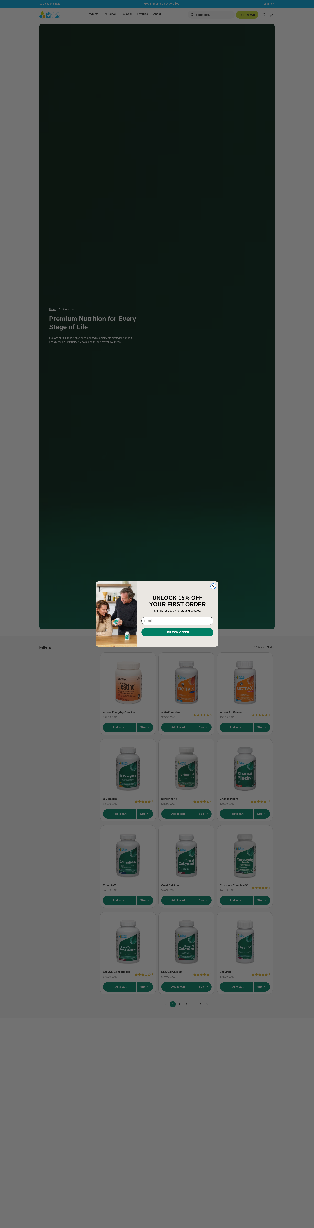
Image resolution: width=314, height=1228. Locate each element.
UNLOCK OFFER (177, 632)
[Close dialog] (213, 586)
